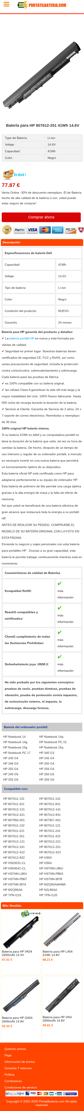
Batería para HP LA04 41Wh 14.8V (58, 953)
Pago (8, 1055)
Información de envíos (20, 1061)
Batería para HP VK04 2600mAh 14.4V (17, 953)
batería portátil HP (22, 338)
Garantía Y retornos (18, 1068)
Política (9, 1074)
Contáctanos (13, 1081)
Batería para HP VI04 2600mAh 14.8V (57, 1018)
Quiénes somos (15, 1049)
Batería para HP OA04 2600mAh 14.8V (17, 1019)
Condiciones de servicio (21, 1087)
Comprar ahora (41, 217)
